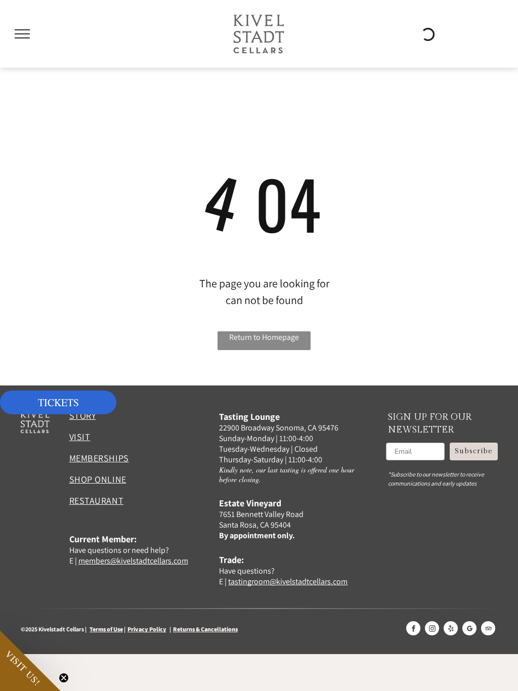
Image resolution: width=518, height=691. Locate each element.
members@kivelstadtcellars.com (133, 560)
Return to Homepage (264, 337)
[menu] (22, 34)
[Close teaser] (64, 678)
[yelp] (451, 629)
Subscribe (474, 451)
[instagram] (432, 629)
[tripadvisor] (488, 629)
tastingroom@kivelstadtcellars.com (288, 581)
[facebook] (413, 629)
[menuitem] (121, 419)
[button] (30, 660)
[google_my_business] (469, 629)
